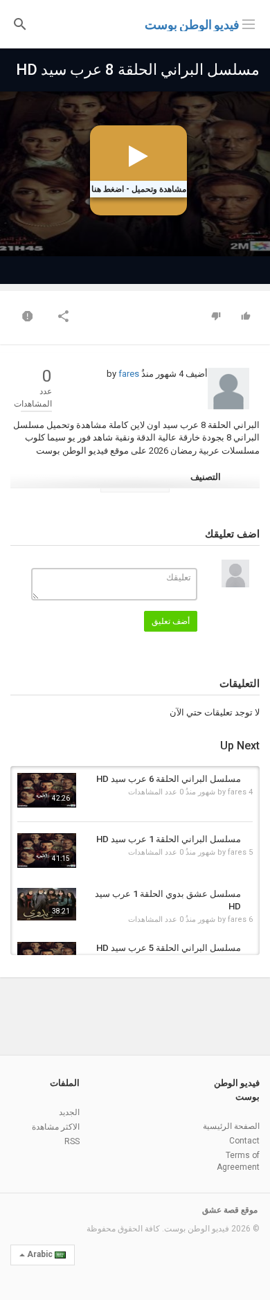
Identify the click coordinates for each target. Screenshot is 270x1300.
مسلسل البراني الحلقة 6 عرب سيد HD (168, 779)
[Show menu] (248, 22)
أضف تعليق (171, 621)
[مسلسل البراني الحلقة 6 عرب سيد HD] (46, 790)
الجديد (69, 1112)
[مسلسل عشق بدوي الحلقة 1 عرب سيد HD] (46, 904)
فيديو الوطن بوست (192, 24)
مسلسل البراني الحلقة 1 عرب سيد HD (168, 839)
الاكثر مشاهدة (56, 1127)
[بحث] (20, 23)
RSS (72, 1141)
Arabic (40, 1254)
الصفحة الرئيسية (231, 1126)
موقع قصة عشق (230, 1210)
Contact (244, 1141)
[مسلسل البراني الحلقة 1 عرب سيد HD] (46, 850)
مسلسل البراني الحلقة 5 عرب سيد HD (168, 948)
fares (128, 373)
